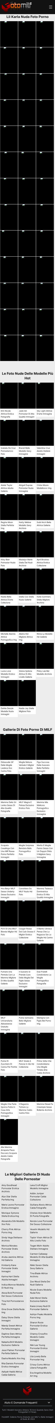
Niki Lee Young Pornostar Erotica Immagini (38, 1348)
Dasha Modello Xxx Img (13, 1358)
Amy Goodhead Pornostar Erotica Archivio (10, 1188)
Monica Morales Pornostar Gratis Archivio (10, 1248)
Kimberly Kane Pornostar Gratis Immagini (10, 1268)
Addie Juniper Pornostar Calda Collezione (38, 1196)
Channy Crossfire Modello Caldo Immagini (39, 1336)
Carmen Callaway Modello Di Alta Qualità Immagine (41, 1257)
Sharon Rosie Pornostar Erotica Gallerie (38, 1325)
